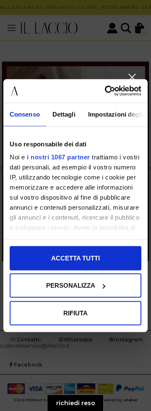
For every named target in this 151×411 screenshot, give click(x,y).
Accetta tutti (75, 257)
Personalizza (70, 285)
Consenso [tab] (25, 113)
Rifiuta (75, 312)
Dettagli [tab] (64, 113)
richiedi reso (75, 403)
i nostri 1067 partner (58, 157)
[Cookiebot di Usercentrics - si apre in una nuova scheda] (106, 91)
